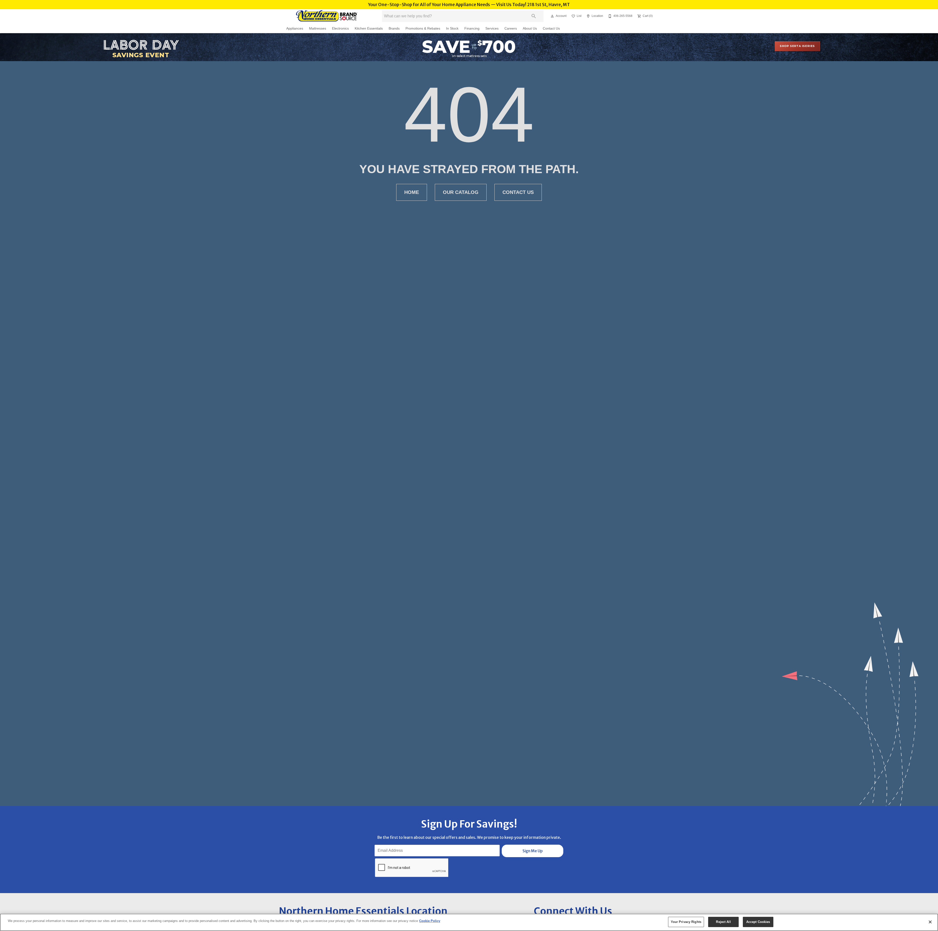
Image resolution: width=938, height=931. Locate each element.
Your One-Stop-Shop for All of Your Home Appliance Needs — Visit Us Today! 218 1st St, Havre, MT (469, 4)
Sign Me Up (532, 850)
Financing (472, 28)
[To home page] (327, 16)
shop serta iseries (797, 46)
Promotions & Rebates (422, 28)
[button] (552, 16)
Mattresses (317, 28)
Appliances (294, 28)
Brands (394, 28)
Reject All (723, 922)
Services (492, 28)
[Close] (930, 922)
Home (411, 192)
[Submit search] (534, 16)
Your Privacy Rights (686, 922)
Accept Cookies (758, 922)
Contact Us (551, 28)
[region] (469, 922)
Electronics (340, 28)
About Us (530, 28)
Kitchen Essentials (369, 28)
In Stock (452, 28)
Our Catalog (461, 192)
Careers (510, 28)
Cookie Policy (429, 921)
